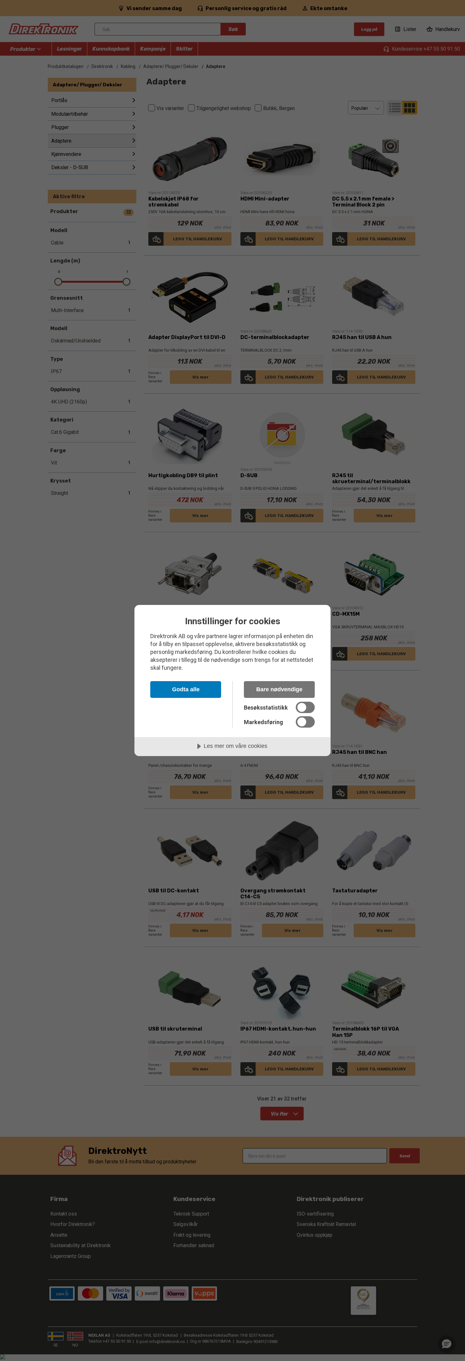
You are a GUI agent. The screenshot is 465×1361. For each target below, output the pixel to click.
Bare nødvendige (279, 689)
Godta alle (186, 689)
